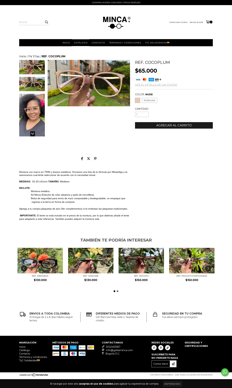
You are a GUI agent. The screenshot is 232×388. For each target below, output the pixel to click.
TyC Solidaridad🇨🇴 (157, 42)
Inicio (66, 42)
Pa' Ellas (33, 56)
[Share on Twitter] (88, 158)
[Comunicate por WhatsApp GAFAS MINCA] (225, 372)
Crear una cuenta (178, 22)
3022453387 (113, 346)
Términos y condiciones (125, 42)
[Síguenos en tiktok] (167, 347)
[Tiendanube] (34, 376)
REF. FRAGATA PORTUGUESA (191, 276)
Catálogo (81, 42)
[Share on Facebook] (82, 158)
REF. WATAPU (141, 276)
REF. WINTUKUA (40, 276)
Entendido (172, 384)
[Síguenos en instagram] (154, 347)
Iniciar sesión (196, 22)
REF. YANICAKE (91, 276)
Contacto (98, 42)
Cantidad (141, 108)
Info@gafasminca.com (119, 350)
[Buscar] (46, 22)
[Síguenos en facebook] (160, 347)
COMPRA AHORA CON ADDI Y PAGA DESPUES (116, 2)
